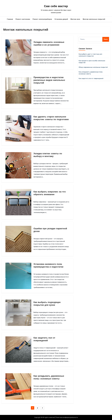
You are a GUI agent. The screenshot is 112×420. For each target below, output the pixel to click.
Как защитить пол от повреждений (91, 78)
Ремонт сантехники (23, 19)
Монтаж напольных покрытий (94, 19)
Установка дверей (61, 19)
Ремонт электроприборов (42, 19)
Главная (10, 19)
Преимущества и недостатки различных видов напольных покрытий (49, 80)
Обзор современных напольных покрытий (93, 67)
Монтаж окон (75, 19)
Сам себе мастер (56, 6)
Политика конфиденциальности (67, 417)
